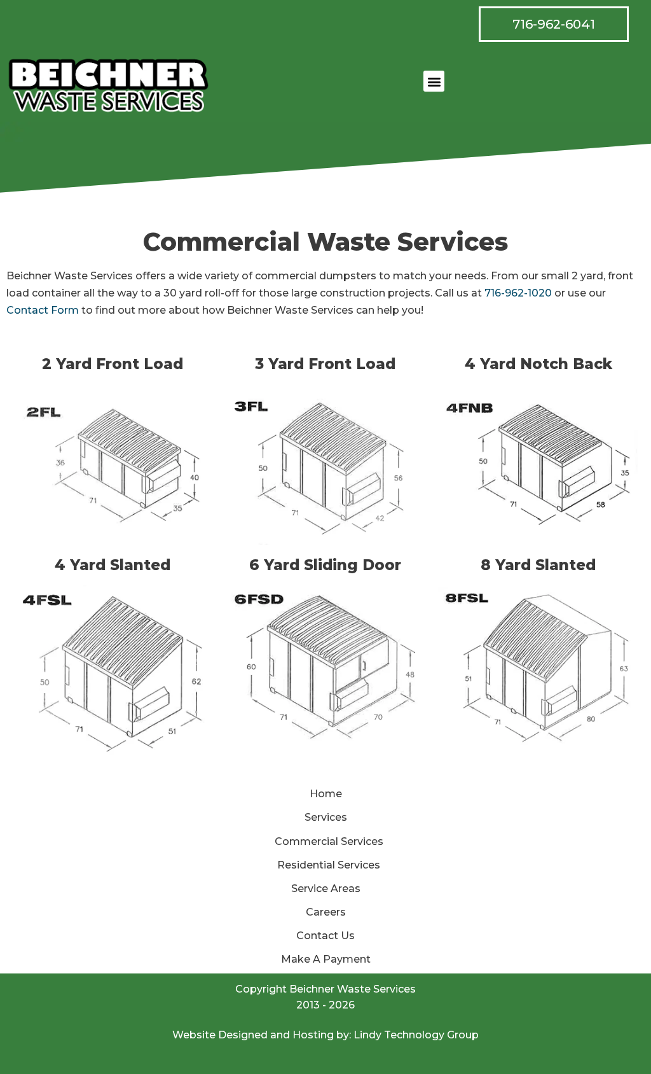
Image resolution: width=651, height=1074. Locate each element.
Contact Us (325, 936)
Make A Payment (326, 959)
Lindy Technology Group (416, 1035)
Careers (326, 912)
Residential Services (328, 865)
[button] (433, 81)
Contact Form (42, 310)
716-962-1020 (518, 293)
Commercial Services (329, 841)
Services (326, 817)
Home (326, 794)
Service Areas (325, 888)
